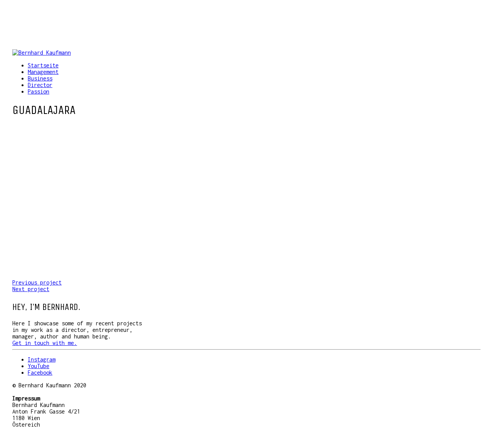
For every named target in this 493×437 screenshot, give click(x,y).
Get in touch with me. (44, 343)
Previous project (37, 282)
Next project (30, 289)
